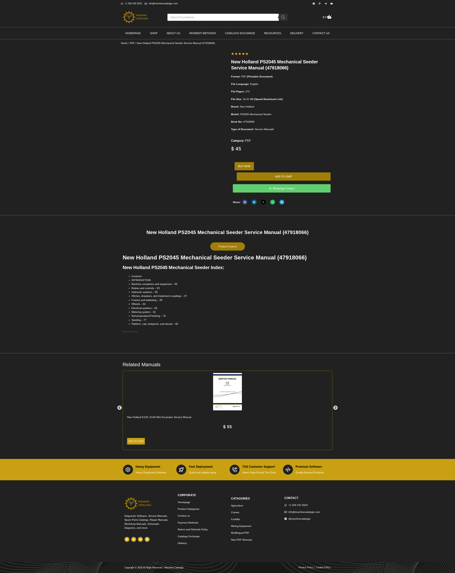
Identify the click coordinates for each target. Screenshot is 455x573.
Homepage (133, 33)
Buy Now (244, 166)
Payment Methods (202, 33)
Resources (272, 33)
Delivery (296, 33)
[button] (244, 202)
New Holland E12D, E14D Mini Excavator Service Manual (159, 417)
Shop (153, 33)
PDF (132, 43)
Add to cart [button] (136, 441)
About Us (173, 33)
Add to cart (283, 176)
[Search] (283, 17)
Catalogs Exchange (240, 33)
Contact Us (321, 33)
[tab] (227, 246)
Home (124, 43)
